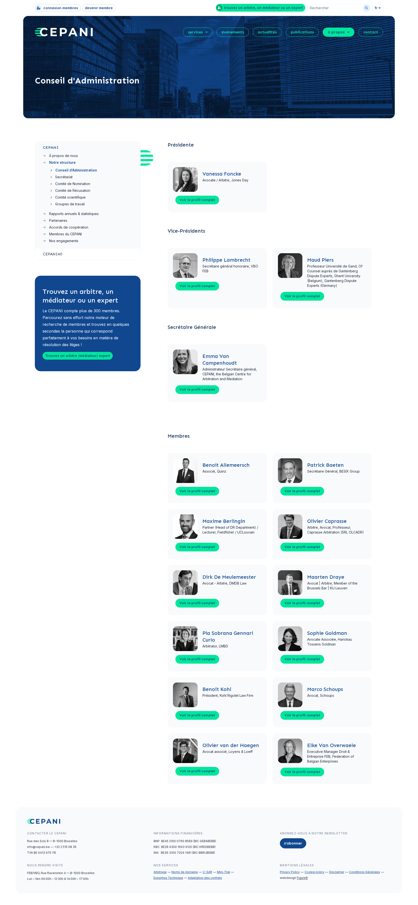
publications (302, 32)
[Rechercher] (366, 8)
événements (233, 32)
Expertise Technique (168, 878)
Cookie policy (314, 872)
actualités (267, 32)
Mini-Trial (223, 872)
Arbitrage (160, 872)
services (195, 32)
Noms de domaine (185, 872)
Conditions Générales (364, 872)
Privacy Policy (290, 872)
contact (370, 32)
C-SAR (207, 872)
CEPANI (51, 147)
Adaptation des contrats (205, 878)
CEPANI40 (52, 254)
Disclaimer (336, 872)
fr (376, 8)
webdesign (294, 878)
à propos (336, 32)
